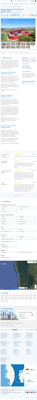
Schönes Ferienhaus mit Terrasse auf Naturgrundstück (15, 6)
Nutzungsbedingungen (34, 289)
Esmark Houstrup (3, 341)
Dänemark (10, 3)
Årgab (12, 12)
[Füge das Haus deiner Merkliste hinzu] (35, 9)
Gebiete (6, 323)
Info (23, 3)
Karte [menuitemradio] (29, 262)
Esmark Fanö (15, 349)
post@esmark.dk (3, 360)
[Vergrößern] (36, 286)
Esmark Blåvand (3, 349)
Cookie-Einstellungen (5, 393)
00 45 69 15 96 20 (24, 317)
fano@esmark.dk (15, 352)
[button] (18, 274)
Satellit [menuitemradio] (34, 262)
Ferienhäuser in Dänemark (9, 325)
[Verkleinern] (36, 288)
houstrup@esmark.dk (4, 344)
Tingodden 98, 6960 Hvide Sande (16, 323)
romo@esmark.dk (28, 352)
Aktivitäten (26, 3)
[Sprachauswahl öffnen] (11, 0)
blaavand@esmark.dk (4, 352)
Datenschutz (19, 392)
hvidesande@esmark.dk (24, 318)
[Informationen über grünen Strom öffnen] (34, 15)
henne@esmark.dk (15, 344)
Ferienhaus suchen (4, 3)
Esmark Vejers (28, 341)
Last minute (31, 3)
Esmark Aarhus (3, 357)
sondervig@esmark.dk (4, 336)
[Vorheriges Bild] (3, 30)
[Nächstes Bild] (34, 30)
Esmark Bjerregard (16, 333)
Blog (35, 3)
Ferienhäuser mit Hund (17, 3)
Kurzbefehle (16, 289)
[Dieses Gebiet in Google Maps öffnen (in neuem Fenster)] (1, 289)
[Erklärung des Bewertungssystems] (3, 13)
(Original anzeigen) (7, 157)
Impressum (14, 392)
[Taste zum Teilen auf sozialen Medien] (32, 9)
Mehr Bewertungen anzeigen (18, 195)
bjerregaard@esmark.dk (16, 336)
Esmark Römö (28, 349)
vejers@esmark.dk (28, 344)
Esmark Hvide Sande (26, 66)
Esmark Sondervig (4, 333)
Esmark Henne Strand (16, 341)
